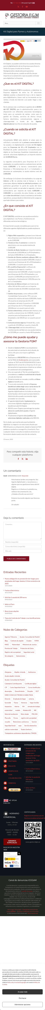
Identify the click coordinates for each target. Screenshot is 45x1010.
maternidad (8, 710)
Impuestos (8, 706)
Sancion (34, 722)
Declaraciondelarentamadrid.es (33, 818)
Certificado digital (30, 684)
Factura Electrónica (12, 590)
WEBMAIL (12, 783)
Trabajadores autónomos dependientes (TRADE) (21, 733)
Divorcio (7, 699)
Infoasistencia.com (32, 913)
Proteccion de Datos (27, 648)
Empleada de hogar (19, 699)
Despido (30, 691)
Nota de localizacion (11, 714)
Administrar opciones (22, 1005)
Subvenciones (20, 656)
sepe (19, 726)
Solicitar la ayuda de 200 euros (16, 597)
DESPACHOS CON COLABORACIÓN (14, 774)
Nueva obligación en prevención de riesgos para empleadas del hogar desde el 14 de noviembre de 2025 (22, 581)
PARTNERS (12, 761)
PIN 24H (35, 714)
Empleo (29, 641)
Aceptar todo (22, 992)
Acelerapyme (23, 360)
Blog (6, 641)
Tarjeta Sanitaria (26, 729)
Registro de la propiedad (13, 652)
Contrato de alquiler (17, 641)
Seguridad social (29, 652)
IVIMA (36, 641)
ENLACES (11, 766)
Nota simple (25, 714)
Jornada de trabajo (33, 706)
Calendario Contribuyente (13, 684)
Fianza (16, 703)
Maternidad (16, 644)
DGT (37, 691)
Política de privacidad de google (16, 982)
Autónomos (32, 672)
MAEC (7, 644)
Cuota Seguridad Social (17, 687)
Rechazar (22, 998)
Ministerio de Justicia (30, 644)
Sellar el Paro (9, 604)
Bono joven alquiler (12, 611)
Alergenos (8, 672)
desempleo (8, 691)
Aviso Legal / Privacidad (14, 909)
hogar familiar (34, 703)
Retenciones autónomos (21, 722)
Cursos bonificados (34, 687)
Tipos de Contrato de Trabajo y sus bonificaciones (22, 618)
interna (17, 706)
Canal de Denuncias (26, 891)
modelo (17, 710)
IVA (23, 706)
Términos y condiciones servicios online (28, 911)
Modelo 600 (27, 710)
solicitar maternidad (11, 729)
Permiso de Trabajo (11, 648)
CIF (6, 687)
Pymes (16, 718)
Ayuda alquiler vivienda (12, 676)
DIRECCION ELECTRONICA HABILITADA (19, 695)
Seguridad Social (10, 726)
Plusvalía (8, 718)
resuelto (7, 722)
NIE (35, 710)
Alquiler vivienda (19, 672)
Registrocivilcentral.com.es (33, 815)
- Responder (24, 476)
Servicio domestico (30, 726)
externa (31, 699)
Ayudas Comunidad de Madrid (29, 637)
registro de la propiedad (28, 718)
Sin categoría (9, 656)
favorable (8, 703)
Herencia (24, 703)
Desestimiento (19, 691)
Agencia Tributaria (11, 637)
